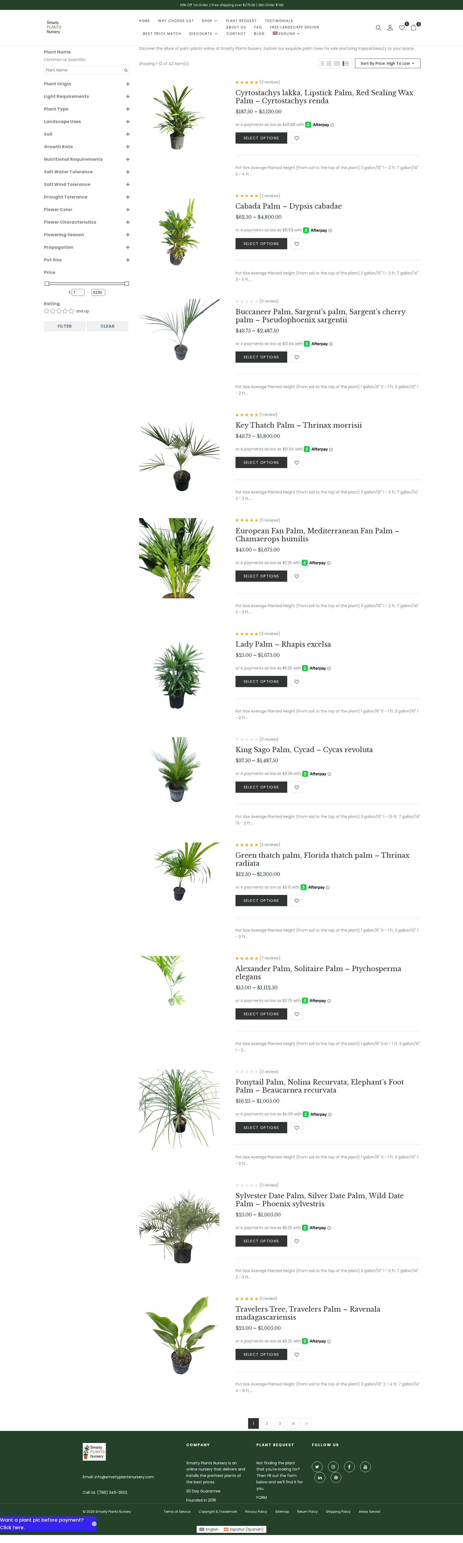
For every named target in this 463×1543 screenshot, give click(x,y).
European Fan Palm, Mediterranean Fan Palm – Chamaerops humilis (317, 535)
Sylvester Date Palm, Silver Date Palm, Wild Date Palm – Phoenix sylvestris (320, 1200)
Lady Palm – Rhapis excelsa (283, 644)
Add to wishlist (297, 138)
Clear (107, 326)
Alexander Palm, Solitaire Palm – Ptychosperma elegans (318, 973)
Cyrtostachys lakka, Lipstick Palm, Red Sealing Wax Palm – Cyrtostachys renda (324, 97)
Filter (65, 326)
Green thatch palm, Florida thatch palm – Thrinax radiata (322, 859)
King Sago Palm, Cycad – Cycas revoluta (304, 750)
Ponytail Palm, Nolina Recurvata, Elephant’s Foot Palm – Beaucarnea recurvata (320, 1086)
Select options (261, 138)
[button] (415, 27)
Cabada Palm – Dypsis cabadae (289, 206)
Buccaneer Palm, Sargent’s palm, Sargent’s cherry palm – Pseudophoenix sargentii (320, 316)
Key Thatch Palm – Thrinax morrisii (299, 425)
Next (306, 1423)
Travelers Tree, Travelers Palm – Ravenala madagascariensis (308, 1313)
